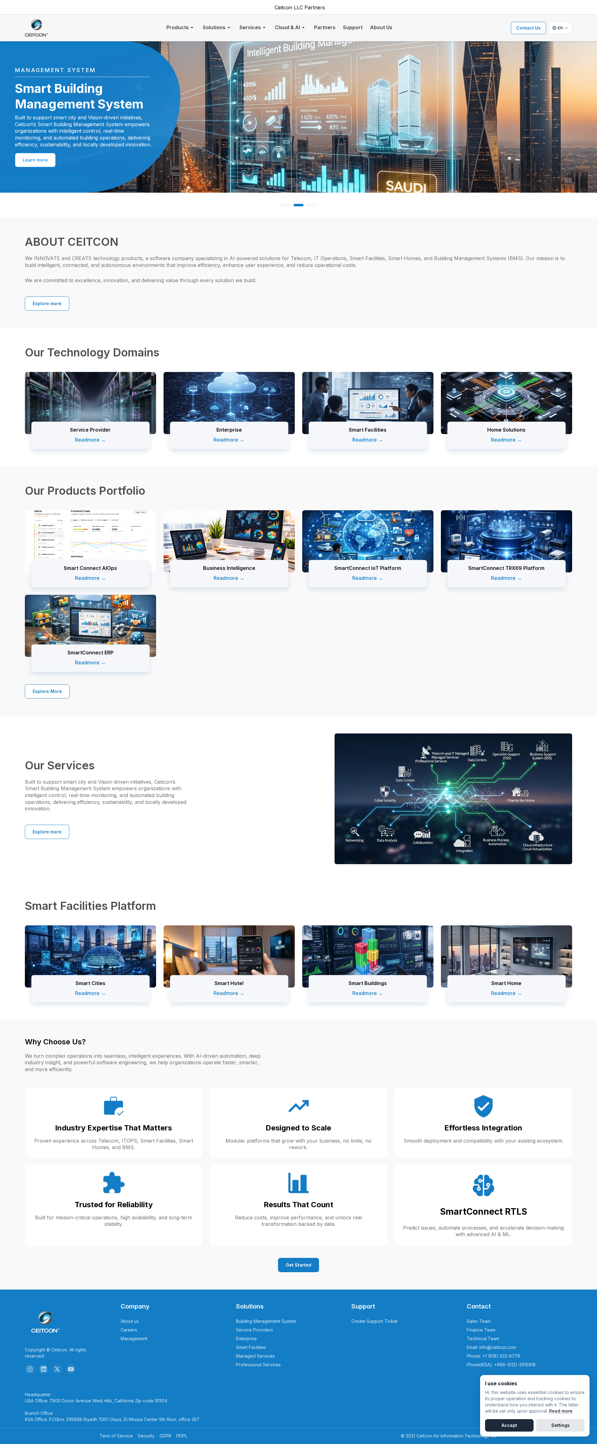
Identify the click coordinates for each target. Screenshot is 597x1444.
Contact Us (528, 27)
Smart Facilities (251, 1347)
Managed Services (255, 1356)
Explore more (47, 303)
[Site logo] (36, 28)
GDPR (165, 1435)
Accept (509, 1425)
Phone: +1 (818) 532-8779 (493, 1356)
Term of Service (116, 1435)
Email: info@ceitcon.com (491, 1347)
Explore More (47, 691)
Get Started (298, 1265)
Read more (560, 1411)
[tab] (285, 205)
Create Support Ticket (374, 1321)
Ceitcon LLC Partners (300, 7)
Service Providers (254, 1329)
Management (134, 1338)
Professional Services (258, 1364)
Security (146, 1435)
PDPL (181, 1435)
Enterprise (246, 1338)
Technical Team (483, 1338)
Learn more (35, 156)
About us (130, 1321)
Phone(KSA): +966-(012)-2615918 (501, 1364)
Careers (129, 1329)
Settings (560, 1425)
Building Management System (266, 1321)
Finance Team (481, 1329)
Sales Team (479, 1321)
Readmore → (90, 440)
